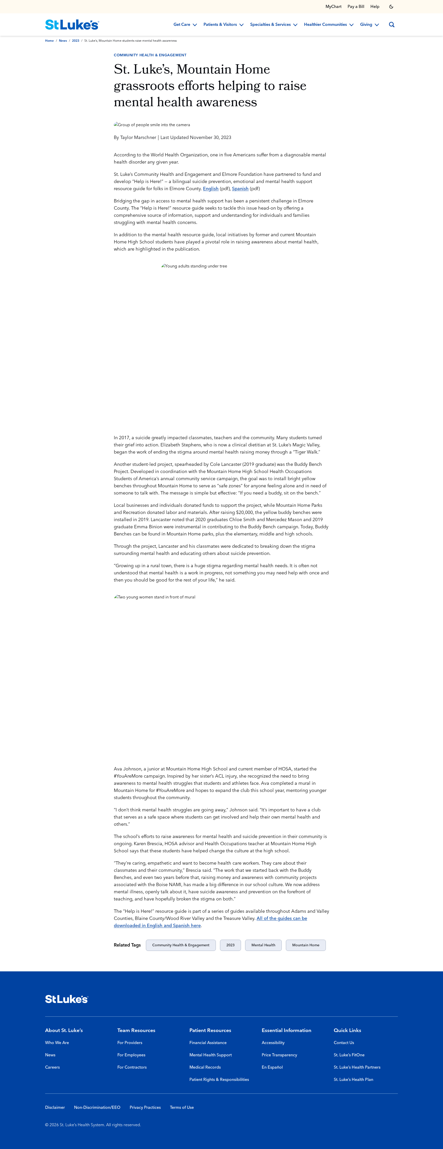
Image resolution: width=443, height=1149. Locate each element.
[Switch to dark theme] (391, 6)
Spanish (240, 189)
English (211, 189)
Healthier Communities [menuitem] (325, 25)
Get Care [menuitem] (182, 25)
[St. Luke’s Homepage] (67, 999)
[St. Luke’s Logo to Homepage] (72, 24)
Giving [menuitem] (366, 25)
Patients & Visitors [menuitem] (220, 25)
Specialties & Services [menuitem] (270, 25)
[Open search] (392, 24)
